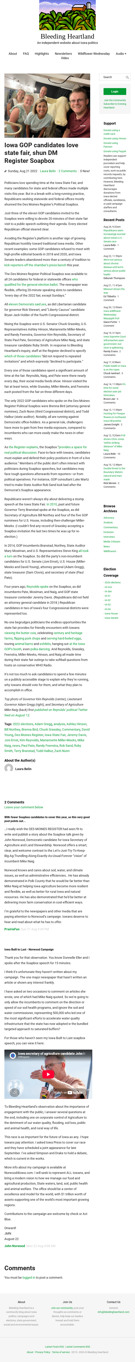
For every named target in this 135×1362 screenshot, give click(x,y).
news (16, 745)
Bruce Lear (109, 398)
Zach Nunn (62, 751)
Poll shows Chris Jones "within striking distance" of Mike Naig (114, 443)
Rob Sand (66, 745)
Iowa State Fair (55, 735)
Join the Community (115, 100)
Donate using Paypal (115, 151)
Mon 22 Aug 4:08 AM (41, 1246)
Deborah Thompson (114, 278)
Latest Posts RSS (54, 1346)
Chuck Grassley (50, 729)
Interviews (109, 536)
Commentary (71, 729)
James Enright (111, 424)
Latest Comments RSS (78, 1346)
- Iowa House (111, 613)
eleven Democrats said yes (27, 304)
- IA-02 (107, 600)
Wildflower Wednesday (94, 53)
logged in (28, 1277)
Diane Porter (110, 322)
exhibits (45, 644)
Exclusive (109, 532)
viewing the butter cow (20, 633)
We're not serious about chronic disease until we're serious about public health (115, 267)
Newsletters (63, 53)
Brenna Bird (30, 729)
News (107, 546)
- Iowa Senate (111, 618)
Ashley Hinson (76, 724)
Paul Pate (28, 745)
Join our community (62, 1308)
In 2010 (52, 504)
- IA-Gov (108, 587)
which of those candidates (22, 356)
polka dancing (40, 649)
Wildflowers (110, 551)
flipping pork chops (27, 638)
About (13, 53)
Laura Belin (48, 171)
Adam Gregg (43, 724)
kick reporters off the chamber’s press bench (35, 265)
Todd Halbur (44, 751)
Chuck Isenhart (112, 373)
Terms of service (61, 1352)
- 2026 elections (112, 582)
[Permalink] (5, 171)
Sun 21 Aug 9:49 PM (35, 929)
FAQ (26, 53)
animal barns (24, 644)
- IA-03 (107, 604)
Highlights (42, 53)
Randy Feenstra (47, 745)
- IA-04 (107, 609)
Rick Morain (110, 483)
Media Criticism (112, 541)
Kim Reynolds (29, 740)
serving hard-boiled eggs (64, 638)
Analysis (108, 522)
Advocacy (109, 517)
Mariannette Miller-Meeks (58, 740)
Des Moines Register (29, 735)
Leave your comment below (23, 807)
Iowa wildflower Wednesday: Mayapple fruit (112, 315)
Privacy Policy (42, 1352)
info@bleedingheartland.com (113, 1312)
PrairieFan (12, 929)
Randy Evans (111, 351)
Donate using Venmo (115, 138)
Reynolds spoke (38, 586)
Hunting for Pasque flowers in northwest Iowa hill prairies (115, 417)
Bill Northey (12, 729)
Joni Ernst (11, 740)
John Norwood (14, 1246)
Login (114, 91)
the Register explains (23, 447)
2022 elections (23, 724)
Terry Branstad (24, 751)
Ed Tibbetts (110, 296)
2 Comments (68, 171)
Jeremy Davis (76, 735)
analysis (59, 724)
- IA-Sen (108, 591)
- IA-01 (107, 595)
